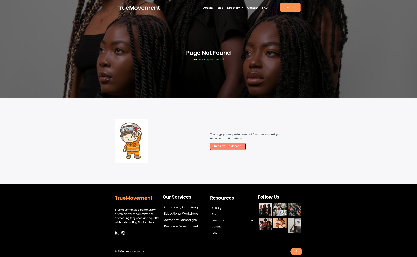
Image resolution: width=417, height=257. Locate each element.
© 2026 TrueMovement (129, 251)
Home (197, 59)
